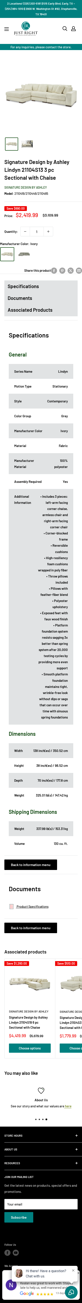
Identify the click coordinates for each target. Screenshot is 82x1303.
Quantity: (11, 231)
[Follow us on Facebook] (7, 1253)
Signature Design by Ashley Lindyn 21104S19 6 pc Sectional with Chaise (28, 1022)
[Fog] (24, 254)
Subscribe (19, 1217)
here (68, 1106)
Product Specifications (32, 906)
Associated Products (30, 310)
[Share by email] (79, 270)
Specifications (23, 286)
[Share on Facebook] (54, 270)
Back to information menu (31, 865)
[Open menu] (6, 29)
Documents (20, 298)
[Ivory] (7, 254)
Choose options (30, 1048)
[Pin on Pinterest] (62, 270)
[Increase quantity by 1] (48, 231)
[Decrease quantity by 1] (25, 231)
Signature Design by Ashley (25, 187)
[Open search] (65, 28)
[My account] (73, 28)
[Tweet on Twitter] (71, 270)
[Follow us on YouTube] (16, 1253)
